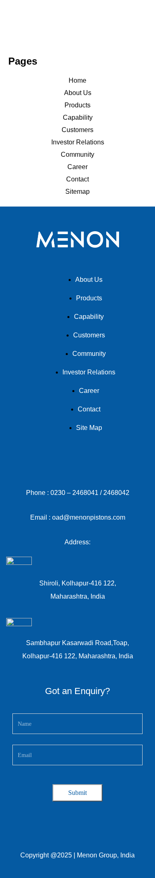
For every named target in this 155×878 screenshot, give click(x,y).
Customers (77, 129)
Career (77, 166)
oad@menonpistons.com (87, 517)
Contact (77, 179)
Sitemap (77, 191)
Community (77, 154)
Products (77, 105)
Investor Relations (77, 142)
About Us (77, 92)
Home (77, 80)
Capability (78, 117)
